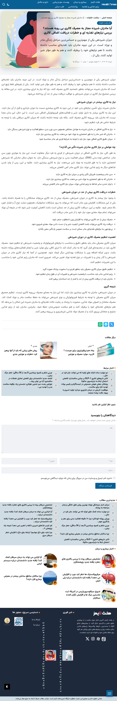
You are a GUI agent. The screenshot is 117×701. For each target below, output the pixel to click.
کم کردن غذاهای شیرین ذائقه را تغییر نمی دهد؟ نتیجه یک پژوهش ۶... (28, 527)
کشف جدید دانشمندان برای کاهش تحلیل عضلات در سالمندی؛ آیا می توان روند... (30, 380)
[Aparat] (98, 639)
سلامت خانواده (93, 17)
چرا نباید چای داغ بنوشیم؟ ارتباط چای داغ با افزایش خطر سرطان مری (28, 534)
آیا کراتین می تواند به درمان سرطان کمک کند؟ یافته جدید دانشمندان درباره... (28, 513)
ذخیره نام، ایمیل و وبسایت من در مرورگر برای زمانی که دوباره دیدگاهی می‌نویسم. (76, 478)
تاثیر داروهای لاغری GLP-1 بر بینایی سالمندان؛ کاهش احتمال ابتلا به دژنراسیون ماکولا (85, 380)
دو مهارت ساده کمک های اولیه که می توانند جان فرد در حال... (85, 374)
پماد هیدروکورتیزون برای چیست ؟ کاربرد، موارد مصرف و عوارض (79, 352)
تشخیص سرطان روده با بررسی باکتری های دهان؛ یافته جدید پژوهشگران (27, 506)
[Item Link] (108, 561)
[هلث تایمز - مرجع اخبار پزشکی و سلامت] (109, 4)
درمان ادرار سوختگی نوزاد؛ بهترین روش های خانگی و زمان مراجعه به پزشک (85, 506)
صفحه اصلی (107, 17)
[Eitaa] (104, 639)
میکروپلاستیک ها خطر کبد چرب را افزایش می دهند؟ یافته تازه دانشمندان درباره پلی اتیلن (81, 578)
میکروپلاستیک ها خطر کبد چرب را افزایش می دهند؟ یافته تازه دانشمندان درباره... (28, 520)
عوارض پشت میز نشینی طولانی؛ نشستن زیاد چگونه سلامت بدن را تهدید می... (27, 386)
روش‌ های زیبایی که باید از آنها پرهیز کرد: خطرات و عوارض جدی (20, 352)
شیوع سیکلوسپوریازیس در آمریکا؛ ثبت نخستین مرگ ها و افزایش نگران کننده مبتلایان (82, 595)
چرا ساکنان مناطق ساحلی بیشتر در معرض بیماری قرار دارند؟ (84, 534)
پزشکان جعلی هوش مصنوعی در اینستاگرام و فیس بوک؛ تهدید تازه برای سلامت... (84, 386)
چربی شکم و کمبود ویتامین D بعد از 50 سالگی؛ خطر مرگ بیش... (28, 374)
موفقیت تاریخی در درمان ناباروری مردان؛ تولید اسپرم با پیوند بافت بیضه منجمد (85, 391)
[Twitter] (87, 639)
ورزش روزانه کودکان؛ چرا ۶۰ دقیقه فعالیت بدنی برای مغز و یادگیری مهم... (85, 520)
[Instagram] (93, 639)
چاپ (84, 61)
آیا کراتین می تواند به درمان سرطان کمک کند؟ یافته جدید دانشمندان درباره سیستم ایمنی (23, 561)
